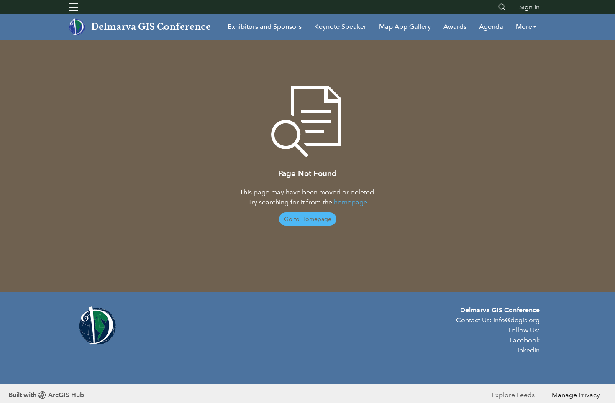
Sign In (529, 7)
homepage (350, 202)
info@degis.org (516, 320)
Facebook (525, 340)
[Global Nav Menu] (73, 7)
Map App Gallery (405, 27)
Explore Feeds (513, 395)
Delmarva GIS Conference (151, 27)
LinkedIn (527, 350)
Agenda (491, 27)
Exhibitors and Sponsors (265, 27)
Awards (454, 27)
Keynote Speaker (340, 27)
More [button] (524, 27)
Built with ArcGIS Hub (46, 395)
